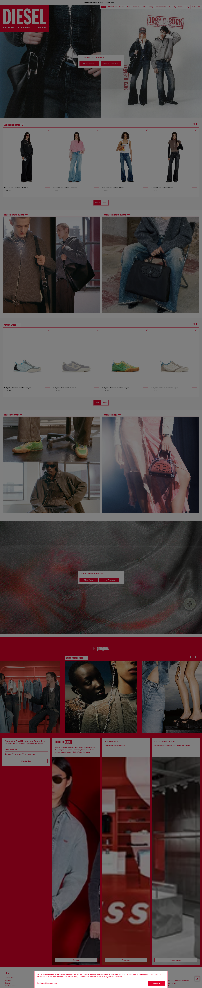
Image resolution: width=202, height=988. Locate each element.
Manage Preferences (81, 977)
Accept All (156, 983)
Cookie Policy (117, 977)
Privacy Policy (103, 977)
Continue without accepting (47, 983)
